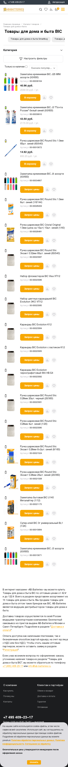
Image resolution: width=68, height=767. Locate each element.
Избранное (46, 9)
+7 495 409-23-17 (16, 2)
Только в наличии (14, 67)
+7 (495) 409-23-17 (13, 666)
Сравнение (51, 9)
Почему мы (8, 696)
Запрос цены (31, 189)
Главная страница (11, 24)
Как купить (8, 691)
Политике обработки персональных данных (32, 740)
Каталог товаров (31, 24)
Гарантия (41, 702)
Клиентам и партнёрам (50, 685)
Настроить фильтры (35, 59)
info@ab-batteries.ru (39, 666)
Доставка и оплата (46, 696)
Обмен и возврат (45, 691)
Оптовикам (42, 707)
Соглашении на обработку (38, 744)
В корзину (30, 97)
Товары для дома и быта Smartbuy (29, 39)
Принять (34, 762)
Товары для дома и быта (15, 26)
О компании (10, 685)
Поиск (41, 9)
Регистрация (10, 650)
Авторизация (58, 2)
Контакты (7, 702)
